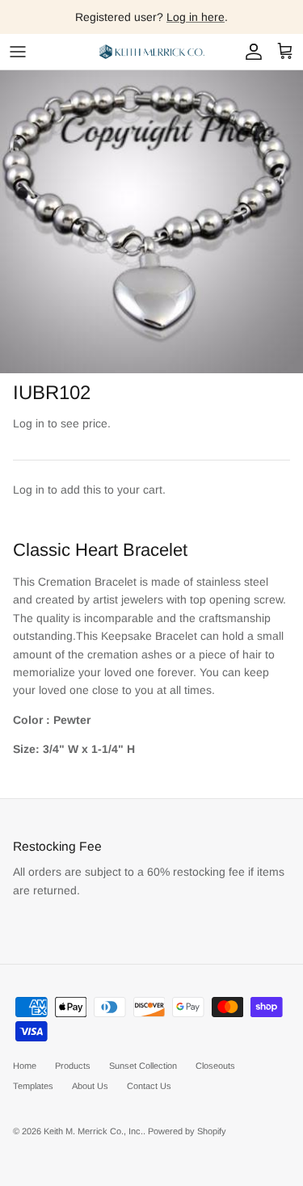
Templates (33, 1086)
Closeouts (215, 1065)
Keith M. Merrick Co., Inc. (93, 1131)
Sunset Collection (143, 1065)
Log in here (195, 17)
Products (72, 1065)
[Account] (249, 51)
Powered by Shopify (187, 1131)
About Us (90, 1086)
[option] (151, 221)
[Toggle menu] (18, 51)
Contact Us (149, 1086)
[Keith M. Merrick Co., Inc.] (151, 51)
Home (24, 1065)
